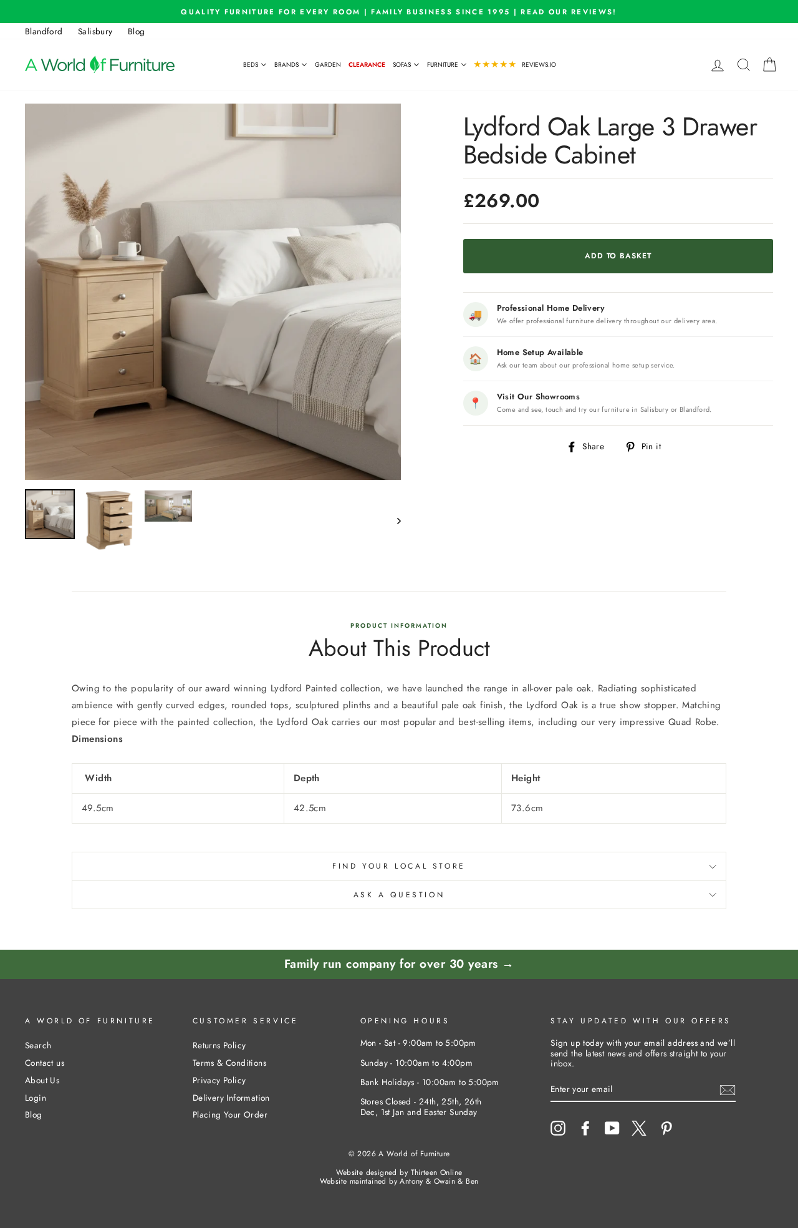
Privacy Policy (219, 1080)
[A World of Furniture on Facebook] (585, 1128)
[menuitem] (255, 65)
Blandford (44, 31)
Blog (136, 31)
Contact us (44, 1062)
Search (38, 1045)
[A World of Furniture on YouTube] (612, 1128)
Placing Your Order (230, 1114)
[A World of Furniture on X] (639, 1128)
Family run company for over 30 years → (399, 963)
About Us (42, 1080)
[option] (399, 11)
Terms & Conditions (229, 1062)
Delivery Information (231, 1097)
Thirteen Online (437, 1172)
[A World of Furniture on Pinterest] (666, 1128)
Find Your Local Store (399, 866)
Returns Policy (219, 1045)
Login (35, 1097)
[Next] (393, 520)
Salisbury (95, 31)
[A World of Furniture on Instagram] (557, 1128)
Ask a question (399, 894)
